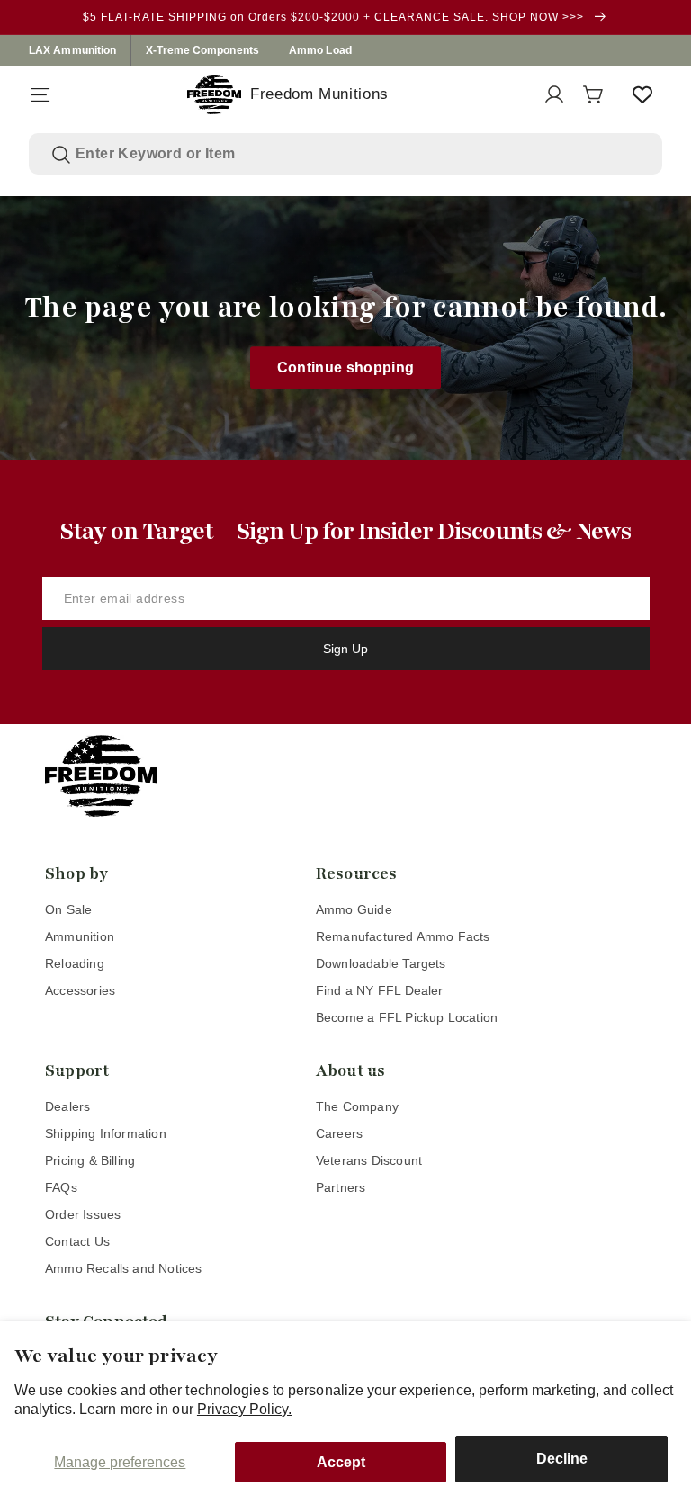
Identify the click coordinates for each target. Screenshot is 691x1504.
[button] (39, 94)
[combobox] (358, 154)
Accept (341, 1462)
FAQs (61, 1187)
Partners (341, 1187)
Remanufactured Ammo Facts (403, 936)
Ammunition (79, 936)
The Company (357, 1106)
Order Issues (83, 1214)
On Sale (68, 909)
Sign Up (345, 648)
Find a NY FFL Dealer (380, 990)
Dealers (67, 1106)
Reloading (74, 963)
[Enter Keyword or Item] (61, 154)
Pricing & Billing (90, 1160)
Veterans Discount (369, 1160)
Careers (339, 1133)
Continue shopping (346, 367)
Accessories (80, 990)
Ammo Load (320, 50)
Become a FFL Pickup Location (407, 1017)
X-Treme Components (202, 50)
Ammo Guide (354, 909)
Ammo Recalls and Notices (123, 1268)
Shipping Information (105, 1133)
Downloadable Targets (381, 963)
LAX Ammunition (72, 50)
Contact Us (77, 1241)
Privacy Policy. (244, 1409)
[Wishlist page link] (642, 94)
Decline (562, 1458)
